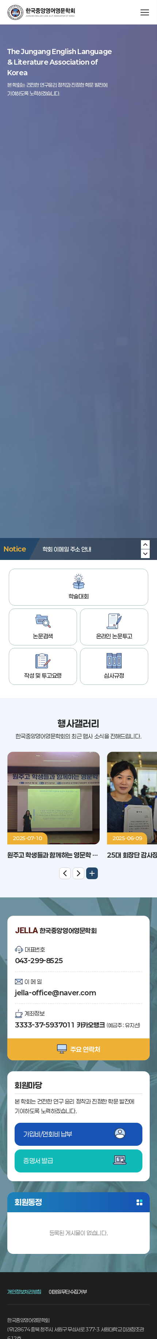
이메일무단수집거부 (68, 1292)
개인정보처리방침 (24, 1292)
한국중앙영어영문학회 (41, 12)
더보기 (139, 1202)
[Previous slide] (145, 553)
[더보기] (92, 873)
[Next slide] (145, 544)
